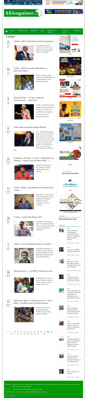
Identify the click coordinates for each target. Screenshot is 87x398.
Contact (22, 391)
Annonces (77, 30)
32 (18, 334)
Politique (31, 384)
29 (51, 332)
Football (65, 384)
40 (44, 334)
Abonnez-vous (16, 389)
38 (38, 334)
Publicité (18, 391)
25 (38, 332)
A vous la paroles (19, 386)
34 (25, 334)
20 (21, 332)
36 (31, 334)
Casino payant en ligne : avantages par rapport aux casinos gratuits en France (73, 278)
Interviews (42, 384)
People (78, 384)
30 (11, 334)
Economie (18, 384)
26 (41, 332)
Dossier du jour (55, 384)
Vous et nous (65, 31)
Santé (72, 384)
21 (24, 332)
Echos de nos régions (24, 384)
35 (28, 334)
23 (31, 332)
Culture (68, 384)
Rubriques (34, 30)
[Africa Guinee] (23, 13)
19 (18, 332)
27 (44, 332)
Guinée (12, 30)
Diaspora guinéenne (27, 386)
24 (34, 332)
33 (21, 334)
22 (27, 332)
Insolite (13, 386)
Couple (75, 384)
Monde (38, 384)
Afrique (34, 384)
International (23, 30)
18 (14, 332)
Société (13, 384)
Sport (42, 30)
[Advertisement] (43, 23)
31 (14, 334)
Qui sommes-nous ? (43, 391)
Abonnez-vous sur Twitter (37, 389)
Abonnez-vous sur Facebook (25, 389)
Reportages (60, 384)
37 (35, 334)
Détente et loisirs (51, 31)
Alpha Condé (44, 48)
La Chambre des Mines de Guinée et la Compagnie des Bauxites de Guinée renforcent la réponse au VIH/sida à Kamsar (74, 342)
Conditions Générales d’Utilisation (31, 391)
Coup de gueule (48, 384)
